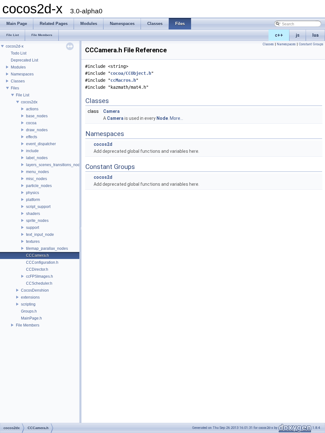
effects (31, 137)
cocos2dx (29, 102)
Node (162, 118)
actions (32, 109)
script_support (38, 206)
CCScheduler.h (39, 283)
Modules (18, 67)
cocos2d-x (14, 46)
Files (15, 88)
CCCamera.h (37, 255)
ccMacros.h (123, 80)
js (298, 35)
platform (33, 199)
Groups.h (29, 311)
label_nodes (37, 158)
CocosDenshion (35, 290)
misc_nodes (36, 179)
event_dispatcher (41, 144)
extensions (30, 297)
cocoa (31, 123)
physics (32, 193)
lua (315, 35)
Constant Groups (311, 44)
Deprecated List (24, 60)
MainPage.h (31, 318)
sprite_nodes (37, 220)
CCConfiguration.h (42, 262)
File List (22, 95)
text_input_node (40, 234)
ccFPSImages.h (39, 276)
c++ (279, 35)
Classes (18, 81)
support (32, 227)
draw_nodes (37, 130)
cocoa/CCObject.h (130, 73)
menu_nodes (37, 172)
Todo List (18, 53)
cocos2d (103, 144)
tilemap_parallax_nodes (47, 248)
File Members (27, 325)
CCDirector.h (37, 269)
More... (176, 118)
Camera (111, 111)
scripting (28, 304)
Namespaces (22, 74)
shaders (33, 213)
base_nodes (37, 116)
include (32, 151)
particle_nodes (39, 186)
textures (33, 241)
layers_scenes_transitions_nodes (55, 165)
